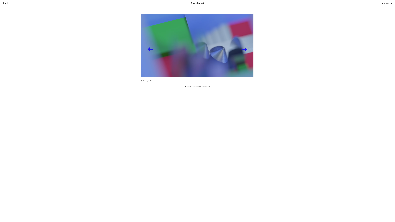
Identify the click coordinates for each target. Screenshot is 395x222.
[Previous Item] (150, 49)
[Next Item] (244, 49)
